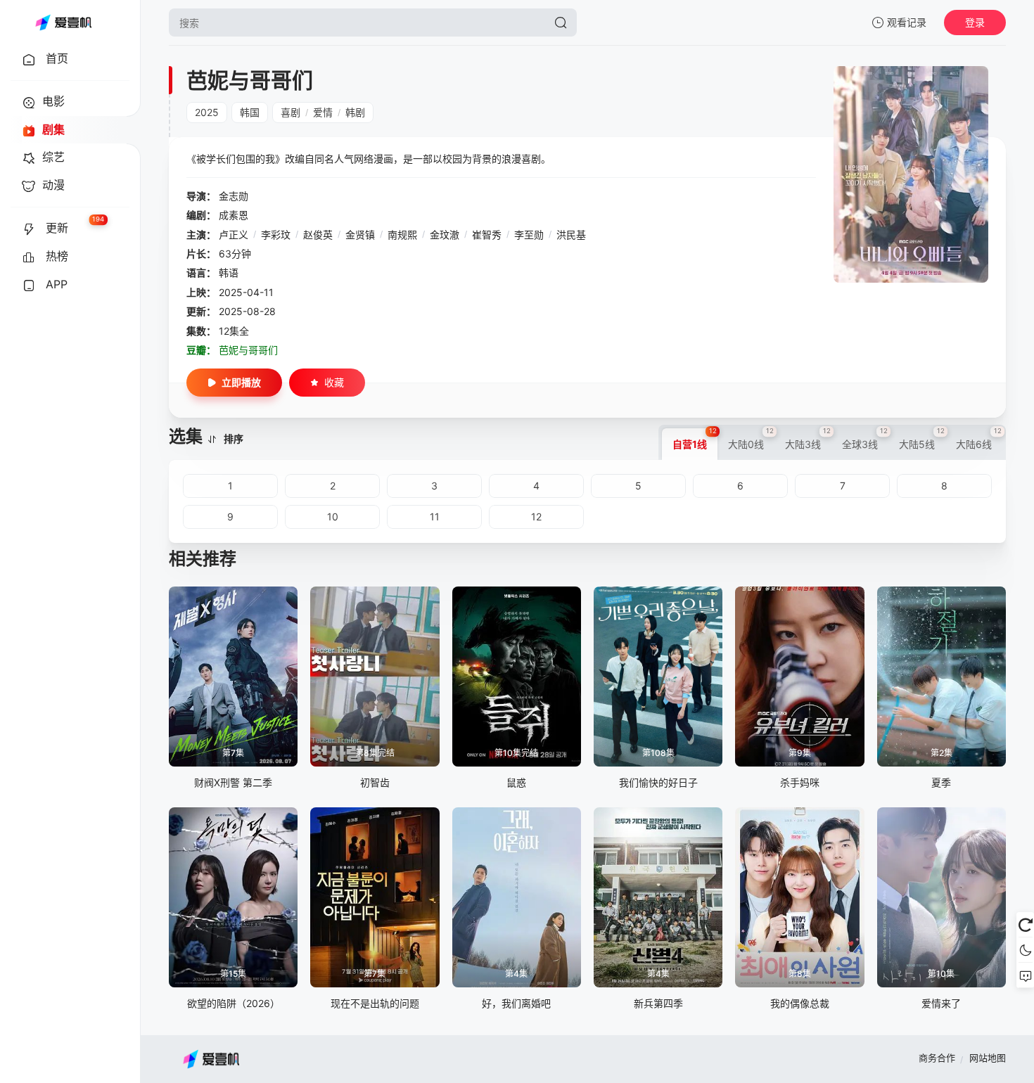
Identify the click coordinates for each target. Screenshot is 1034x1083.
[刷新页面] (1025, 924)
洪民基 (571, 235)
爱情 (323, 112)
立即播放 (241, 382)
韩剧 (355, 112)
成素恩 (233, 215)
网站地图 (987, 1057)
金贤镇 (360, 235)
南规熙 (402, 235)
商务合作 (937, 1057)
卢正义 (233, 235)
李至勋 (529, 235)
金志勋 (233, 196)
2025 (207, 112)
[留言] (1025, 975)
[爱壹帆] (63, 22)
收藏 (334, 382)
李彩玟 (276, 235)
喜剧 (290, 112)
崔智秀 (487, 235)
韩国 (250, 112)
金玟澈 (444, 235)
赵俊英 (318, 235)
